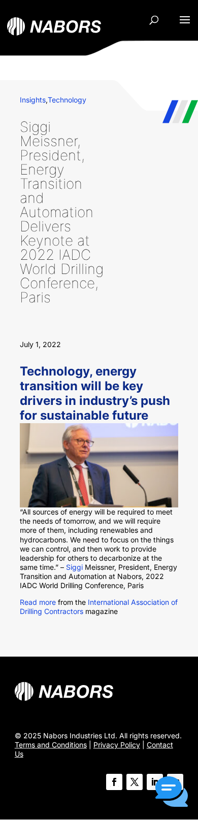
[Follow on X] (134, 782)
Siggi (74, 567)
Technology (67, 99)
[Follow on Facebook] (114, 782)
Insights (33, 99)
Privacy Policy (116, 744)
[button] (171, 792)
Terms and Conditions (51, 744)
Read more (38, 602)
